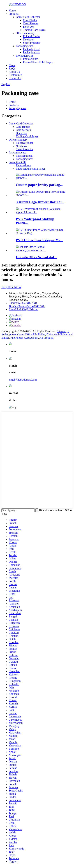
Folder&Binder (31, 36)
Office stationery (25, 33)
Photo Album (30, 58)
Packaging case (24, 45)
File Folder (16, 337)
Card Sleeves (30, 23)
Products (13, 13)
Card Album (31, 337)
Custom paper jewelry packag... (39, 185)
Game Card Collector (28, 16)
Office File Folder (35, 334)
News (12, 65)
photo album (16, 334)
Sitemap (61, 331)
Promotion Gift (24, 55)
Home (12, 10)
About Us (14, 71)
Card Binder (30, 20)
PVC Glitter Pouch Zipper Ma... (39, 240)
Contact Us (15, 78)
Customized (15, 74)
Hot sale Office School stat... (36, 257)
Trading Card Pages (34, 29)
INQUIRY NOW (11, 287)
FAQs (12, 68)
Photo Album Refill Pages (37, 62)
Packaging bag (31, 49)
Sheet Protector (31, 42)
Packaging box (31, 52)
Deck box (28, 26)
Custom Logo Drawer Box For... (40, 202)
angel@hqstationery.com (23, 379)
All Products (46, 337)
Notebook (28, 39)
